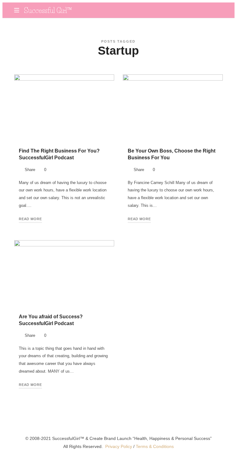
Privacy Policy (118, 446)
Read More (30, 219)
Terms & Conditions (155, 446)
